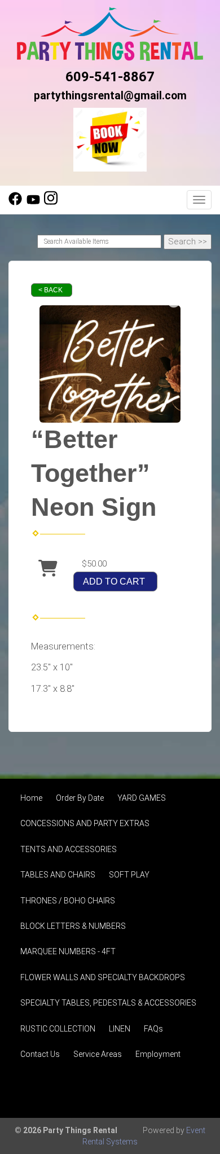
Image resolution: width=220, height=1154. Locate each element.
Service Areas (97, 1054)
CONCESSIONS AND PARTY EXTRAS (84, 823)
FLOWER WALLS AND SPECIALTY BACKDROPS (102, 977)
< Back (50, 290)
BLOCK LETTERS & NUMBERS (73, 926)
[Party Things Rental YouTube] (33, 203)
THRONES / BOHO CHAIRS (67, 900)
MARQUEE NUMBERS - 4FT (68, 951)
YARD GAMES (141, 797)
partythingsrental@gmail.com (110, 95)
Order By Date (80, 797)
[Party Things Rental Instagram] (51, 203)
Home (31, 797)
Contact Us (40, 1054)
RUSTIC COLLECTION (57, 1028)
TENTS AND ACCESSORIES (68, 849)
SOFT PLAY (129, 874)
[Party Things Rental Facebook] (15, 203)
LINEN (119, 1028)
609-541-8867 (110, 77)
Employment (158, 1054)
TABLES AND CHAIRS (57, 874)
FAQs (153, 1028)
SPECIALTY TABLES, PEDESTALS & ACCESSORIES (108, 1002)
